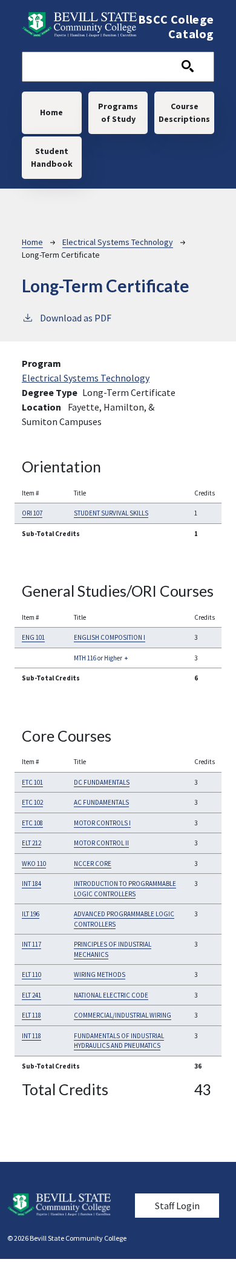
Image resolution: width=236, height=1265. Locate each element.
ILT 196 (30, 914)
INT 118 (31, 1036)
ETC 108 (32, 823)
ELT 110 (31, 974)
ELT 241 (31, 995)
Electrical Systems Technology (117, 242)
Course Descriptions (184, 112)
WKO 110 (34, 863)
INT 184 (31, 883)
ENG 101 (33, 637)
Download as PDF (75, 318)
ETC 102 (32, 802)
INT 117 (31, 944)
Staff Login (177, 1206)
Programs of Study (118, 112)
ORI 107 (32, 513)
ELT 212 (31, 843)
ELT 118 (31, 1015)
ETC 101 (32, 782)
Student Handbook (52, 157)
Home (51, 112)
